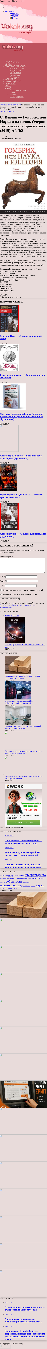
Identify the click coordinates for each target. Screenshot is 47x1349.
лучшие (40, 878)
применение (25, 886)
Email (3, 581)
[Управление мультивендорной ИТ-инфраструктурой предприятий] (18, 699)
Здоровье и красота (15, 66)
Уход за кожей (15, 75)
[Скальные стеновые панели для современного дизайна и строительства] (18, 749)
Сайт (2, 585)
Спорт (8, 86)
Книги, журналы (17, 97)
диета (42, 875)
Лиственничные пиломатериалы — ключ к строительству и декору (22, 677)
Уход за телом (15, 73)
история (14, 878)
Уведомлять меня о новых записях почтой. (20, 594)
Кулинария (10, 79)
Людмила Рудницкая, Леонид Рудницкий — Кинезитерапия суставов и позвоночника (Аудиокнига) (23, 417)
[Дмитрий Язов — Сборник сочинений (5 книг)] (9, 331)
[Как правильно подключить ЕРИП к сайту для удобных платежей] (23, 1107)
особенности (13, 881)
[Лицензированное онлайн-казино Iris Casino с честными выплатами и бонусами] (23, 1269)
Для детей (10, 84)
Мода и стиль (12, 62)
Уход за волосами (17, 68)
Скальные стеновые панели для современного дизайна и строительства (24, 752)
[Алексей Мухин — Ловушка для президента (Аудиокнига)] (9, 529)
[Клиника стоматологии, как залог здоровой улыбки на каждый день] (18, 724)
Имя (2, 577)
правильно (26, 882)
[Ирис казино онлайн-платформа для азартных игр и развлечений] (23, 1215)
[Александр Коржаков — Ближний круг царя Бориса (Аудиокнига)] (9, 451)
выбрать (31, 875)
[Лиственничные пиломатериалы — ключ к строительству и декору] (18, 674)
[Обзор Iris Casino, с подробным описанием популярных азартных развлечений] (23, 1188)
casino (2, 875)
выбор (22, 875)
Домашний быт (13, 81)
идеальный (7, 878)
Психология (15, 77)
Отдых (8, 88)
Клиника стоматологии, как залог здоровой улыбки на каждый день (23, 727)
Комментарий (6, 557)
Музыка (13, 94)
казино (21, 878)
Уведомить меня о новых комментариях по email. (23, 590)
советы (9, 888)
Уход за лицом (15, 71)
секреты (3, 888)
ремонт (33, 886)
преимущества (10, 885)
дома (1, 878)
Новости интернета (18, 90)
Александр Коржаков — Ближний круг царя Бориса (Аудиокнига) (21, 457)
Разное (12, 92)
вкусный (16, 875)
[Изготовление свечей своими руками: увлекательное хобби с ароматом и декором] (23, 1053)
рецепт (39, 885)
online (6, 875)
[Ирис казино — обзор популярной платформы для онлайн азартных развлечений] (23, 1242)
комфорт (31, 878)
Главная (3, 105)
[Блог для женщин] (16, 34)
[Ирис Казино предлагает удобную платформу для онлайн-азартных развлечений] (23, 1161)
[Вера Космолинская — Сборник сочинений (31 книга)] (9, 370)
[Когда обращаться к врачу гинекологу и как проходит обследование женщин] (23, 1080)
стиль (15, 888)
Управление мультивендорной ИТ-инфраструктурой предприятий (19, 702)
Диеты (8, 64)
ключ (25, 878)
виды (10, 875)
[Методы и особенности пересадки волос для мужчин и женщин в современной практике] (23, 1134)
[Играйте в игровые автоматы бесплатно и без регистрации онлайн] (18, 774)
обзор (1, 882)
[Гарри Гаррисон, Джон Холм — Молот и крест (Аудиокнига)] (8, 490)
